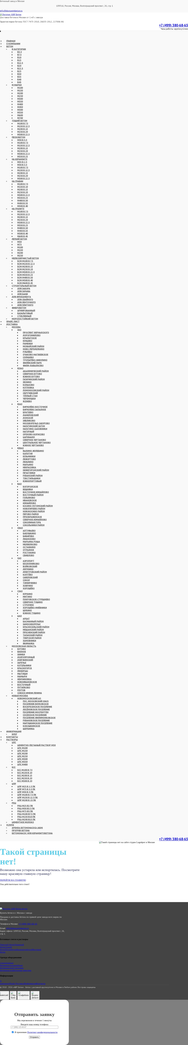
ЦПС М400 (22, 764)
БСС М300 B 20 (24, 781)
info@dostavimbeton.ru (11, 10)
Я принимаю (36, 1032)
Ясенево (27, 401)
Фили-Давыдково (33, 365)
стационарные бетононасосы (6, 964)
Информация (30, 983)
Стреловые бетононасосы (12, 969)
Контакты (40, 983)
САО (19, 558)
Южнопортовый (32, 481)
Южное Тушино (31, 613)
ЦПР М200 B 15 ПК (26, 800)
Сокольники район (33, 525)
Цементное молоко (23, 822)
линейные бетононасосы (11, 966)
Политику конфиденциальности (42, 1032)
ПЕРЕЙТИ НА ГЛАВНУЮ (13, 880)
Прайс (12, 983)
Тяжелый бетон (7, 944)
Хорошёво (29, 588)
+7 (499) (173, 25)
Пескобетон (10, 949)
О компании (4, 982)
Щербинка (28, 728)
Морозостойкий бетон (25, 318)
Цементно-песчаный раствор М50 (36, 745)
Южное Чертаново (33, 445)
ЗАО (19, 329)
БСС (14, 767)
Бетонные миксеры (22, 970)
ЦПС (14, 742)
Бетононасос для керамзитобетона (32, 833)
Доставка (19, 983)
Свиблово (28, 555)
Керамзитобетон (24, 949)
